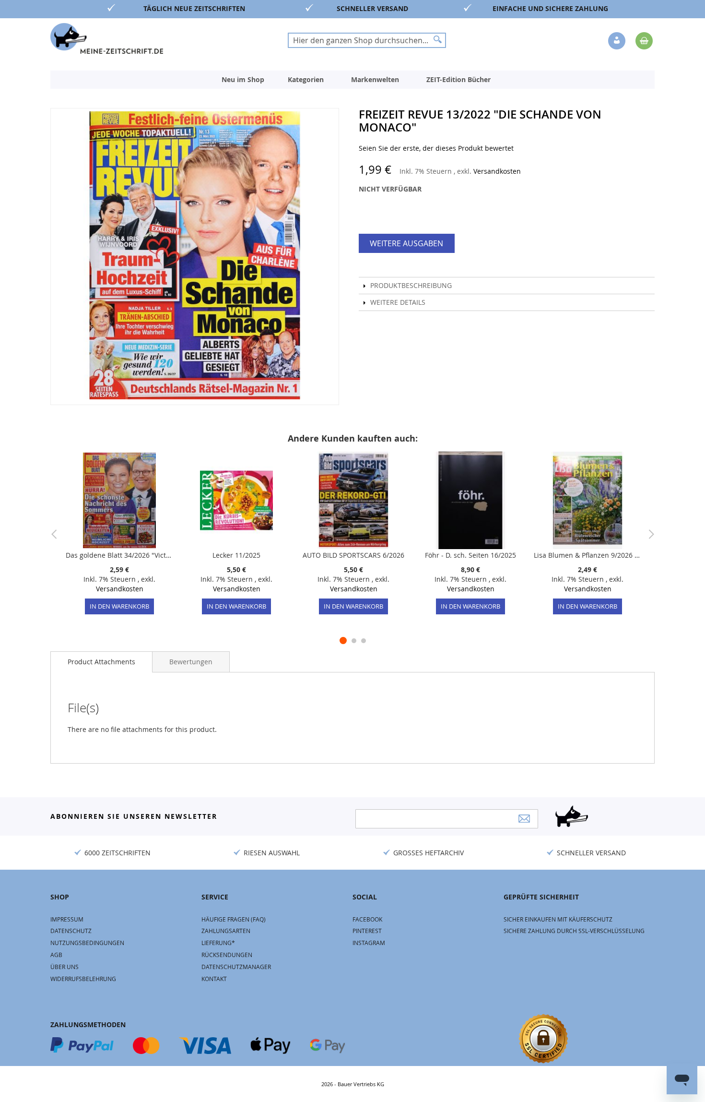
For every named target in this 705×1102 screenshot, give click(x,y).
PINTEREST (367, 930)
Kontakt (214, 978)
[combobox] (367, 40)
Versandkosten (497, 171)
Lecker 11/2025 (236, 555)
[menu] (352, 80)
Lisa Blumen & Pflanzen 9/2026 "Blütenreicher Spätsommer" (587, 555)
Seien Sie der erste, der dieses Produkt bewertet (436, 148)
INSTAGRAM (368, 942)
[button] (617, 41)
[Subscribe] (524, 819)
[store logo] (106, 38)
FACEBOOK (367, 919)
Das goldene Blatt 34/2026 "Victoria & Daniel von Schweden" (119, 555)
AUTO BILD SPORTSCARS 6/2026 (353, 555)
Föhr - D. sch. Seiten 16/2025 (470, 555)
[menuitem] (243, 80)
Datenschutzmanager (236, 966)
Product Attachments (101, 661)
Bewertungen (190, 661)
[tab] (101, 661)
